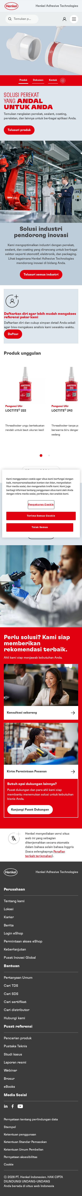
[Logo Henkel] (12, 6)
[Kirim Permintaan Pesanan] (41, 750)
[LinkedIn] (6, 1106)
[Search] (11, 19)
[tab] (41, 455)
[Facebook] (12, 1106)
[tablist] (38, 80)
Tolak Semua (40, 527)
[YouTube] (20, 1106)
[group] (41, 83)
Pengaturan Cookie (41, 504)
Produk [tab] (23, 80)
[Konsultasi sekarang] (41, 692)
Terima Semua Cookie (41, 515)
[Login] (64, 19)
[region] (41, 504)
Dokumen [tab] (38, 80)
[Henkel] (11, 872)
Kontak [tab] (53, 80)
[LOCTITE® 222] (25, 406)
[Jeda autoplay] (63, 80)
